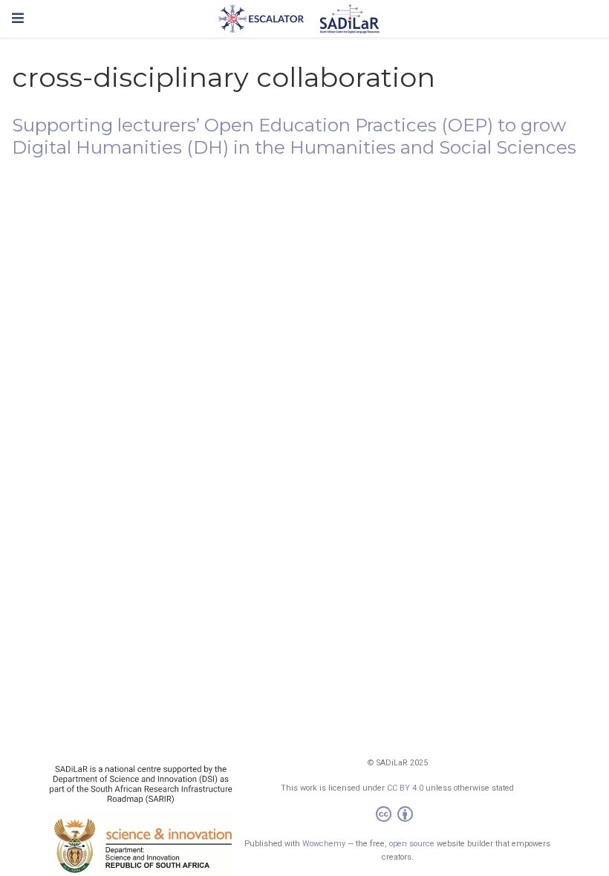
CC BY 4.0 (405, 788)
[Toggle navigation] (18, 18)
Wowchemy (323, 844)
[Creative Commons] (397, 816)
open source (411, 844)
